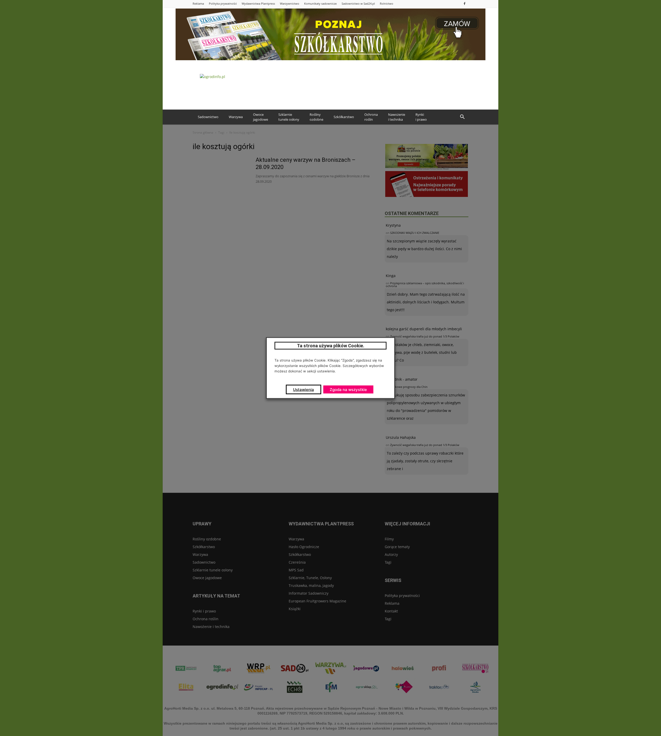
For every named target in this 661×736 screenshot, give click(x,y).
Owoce (260, 117)
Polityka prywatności (223, 3)
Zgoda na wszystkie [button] (348, 389)
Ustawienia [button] (303, 389)
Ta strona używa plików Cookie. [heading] (330, 345)
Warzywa (236, 116)
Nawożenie (396, 117)
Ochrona (371, 117)
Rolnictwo (386, 3)
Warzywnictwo (289, 3)
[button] (462, 117)
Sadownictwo (208, 116)
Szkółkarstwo (344, 116)
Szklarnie (288, 117)
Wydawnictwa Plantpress (258, 3)
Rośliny (316, 117)
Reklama (198, 3)
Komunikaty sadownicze (320, 3)
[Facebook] (464, 3)
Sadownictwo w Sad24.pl (358, 3)
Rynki (421, 117)
